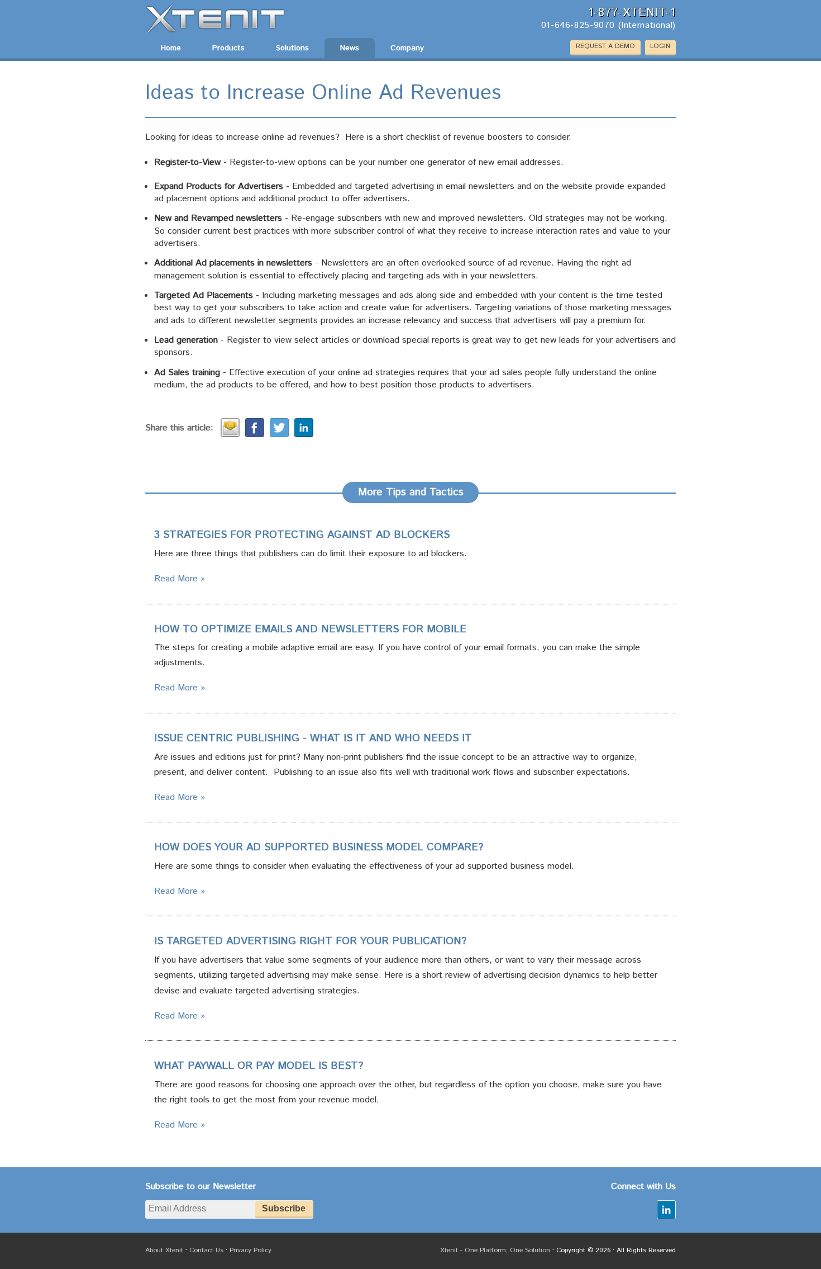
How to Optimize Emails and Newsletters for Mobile (310, 629)
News (349, 48)
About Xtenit (164, 1250)
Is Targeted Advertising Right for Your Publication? (310, 941)
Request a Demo (605, 46)
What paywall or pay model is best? (258, 1066)
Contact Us (206, 1250)
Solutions (292, 48)
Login (660, 46)
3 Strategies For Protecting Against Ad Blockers (302, 535)
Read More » (179, 579)
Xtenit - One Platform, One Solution (495, 1250)
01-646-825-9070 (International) (608, 26)
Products (228, 48)
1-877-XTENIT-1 (632, 13)
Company (407, 48)
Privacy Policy (250, 1250)
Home (171, 48)
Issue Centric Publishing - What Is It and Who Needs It (313, 738)
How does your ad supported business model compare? (318, 847)
